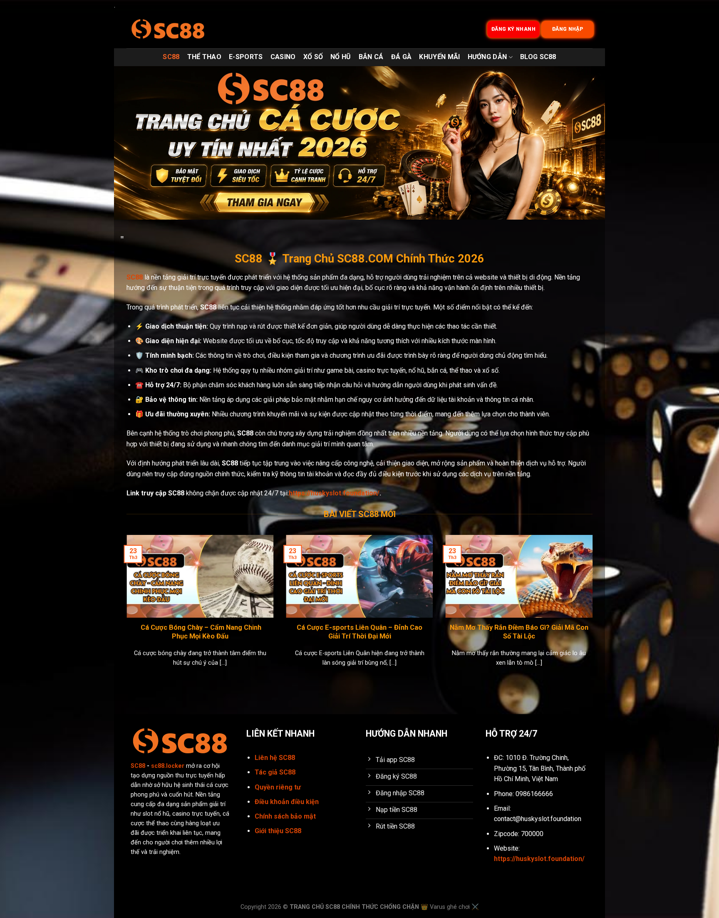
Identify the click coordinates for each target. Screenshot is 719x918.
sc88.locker (167, 766)
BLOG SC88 (538, 57)
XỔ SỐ (313, 57)
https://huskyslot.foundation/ (334, 493)
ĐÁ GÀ (401, 57)
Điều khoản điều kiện (287, 802)
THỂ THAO (204, 57)
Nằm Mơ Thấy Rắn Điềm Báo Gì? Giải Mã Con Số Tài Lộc (519, 632)
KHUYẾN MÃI (439, 57)
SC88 (171, 57)
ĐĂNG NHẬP (567, 29)
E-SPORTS (246, 57)
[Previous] (125, 611)
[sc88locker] (168, 29)
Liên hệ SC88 (275, 758)
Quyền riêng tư (278, 787)
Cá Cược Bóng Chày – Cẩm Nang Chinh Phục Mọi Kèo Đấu (200, 632)
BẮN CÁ (371, 57)
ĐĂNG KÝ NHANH (513, 29)
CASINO (283, 57)
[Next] (594, 611)
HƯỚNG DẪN (487, 57)
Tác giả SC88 (275, 772)
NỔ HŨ (340, 57)
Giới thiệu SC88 (278, 831)
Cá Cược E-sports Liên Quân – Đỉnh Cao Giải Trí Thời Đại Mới (359, 632)
